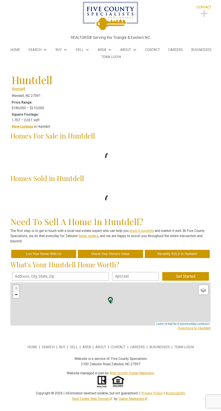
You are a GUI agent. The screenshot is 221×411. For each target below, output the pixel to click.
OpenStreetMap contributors (195, 323)
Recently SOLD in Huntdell (177, 254)
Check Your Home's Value (110, 254)
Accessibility (175, 393)
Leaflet (159, 323)
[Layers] (203, 289)
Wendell (18, 89)
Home (15, 50)
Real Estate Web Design (91, 399)
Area (86, 347)
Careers (175, 50)
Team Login (111, 57)
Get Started (185, 276)
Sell (74, 347)
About (100, 347)
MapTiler (172, 323)
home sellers (88, 236)
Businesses (201, 50)
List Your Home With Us (44, 254)
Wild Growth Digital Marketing (132, 373)
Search (48, 347)
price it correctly (141, 231)
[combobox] (60, 276)
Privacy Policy (152, 393)
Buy (62, 347)
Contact (152, 50)
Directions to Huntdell (194, 328)
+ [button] (16, 288)
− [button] (16, 294)
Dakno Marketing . (133, 399)
